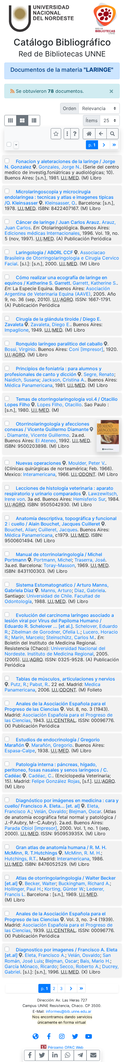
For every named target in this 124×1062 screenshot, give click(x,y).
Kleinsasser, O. (60, 203)
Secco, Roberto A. (79, 966)
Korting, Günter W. (64, 889)
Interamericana (39, 474)
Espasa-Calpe (20, 750)
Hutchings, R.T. (21, 858)
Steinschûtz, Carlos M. (70, 637)
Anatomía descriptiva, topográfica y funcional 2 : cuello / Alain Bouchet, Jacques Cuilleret (61, 521)
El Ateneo (45, 440)
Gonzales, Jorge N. (59, 167)
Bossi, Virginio (20, 349)
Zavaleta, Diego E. (50, 324)
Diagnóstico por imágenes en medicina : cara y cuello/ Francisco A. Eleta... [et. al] (62, 803)
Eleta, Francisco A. (45, 955)
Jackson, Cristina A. (63, 380)
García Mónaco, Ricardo (31, 966)
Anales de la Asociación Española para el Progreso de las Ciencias (55, 706)
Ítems (91, 120)
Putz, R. (19, 684)
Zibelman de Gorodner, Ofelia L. (45, 632)
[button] (74, 133)
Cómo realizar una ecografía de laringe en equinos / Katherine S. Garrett (56, 280)
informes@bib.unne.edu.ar (68, 1011)
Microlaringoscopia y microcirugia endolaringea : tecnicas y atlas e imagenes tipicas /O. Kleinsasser (59, 197)
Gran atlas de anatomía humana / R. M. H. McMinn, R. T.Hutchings (56, 850)
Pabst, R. (39, 684)
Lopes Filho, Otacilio (59, 404)
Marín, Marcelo (27, 637)
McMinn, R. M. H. (83, 853)
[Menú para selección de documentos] (16, 145)
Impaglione (17, 330)
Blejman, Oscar (85, 811)
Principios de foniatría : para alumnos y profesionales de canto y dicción (53, 371)
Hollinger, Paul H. (23, 889)
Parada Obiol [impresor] (31, 828)
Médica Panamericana (28, 385)
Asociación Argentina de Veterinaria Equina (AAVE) (57, 291)
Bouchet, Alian (20, 529)
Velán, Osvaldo (50, 811)
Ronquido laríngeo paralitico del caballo (59, 344)
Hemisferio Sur (89, 499)
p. (92, 144)
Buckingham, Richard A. (84, 883)
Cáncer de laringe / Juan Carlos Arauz (57, 222)
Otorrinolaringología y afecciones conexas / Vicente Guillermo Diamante (47, 426)
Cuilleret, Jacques (57, 529)
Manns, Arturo (56, 590)
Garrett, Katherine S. (95, 283)
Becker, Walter (40, 883)
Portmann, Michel (53, 560)
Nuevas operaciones (38, 463)
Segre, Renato (99, 374)
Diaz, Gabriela (89, 590)
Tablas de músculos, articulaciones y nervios (65, 679)
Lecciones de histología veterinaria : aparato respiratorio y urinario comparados (59, 490)
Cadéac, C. (40, 775)
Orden (69, 108)
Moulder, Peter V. (86, 463)
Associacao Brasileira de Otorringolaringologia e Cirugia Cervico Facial (62, 258)
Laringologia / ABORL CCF (44, 252)
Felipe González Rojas (56, 781)
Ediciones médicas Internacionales (42, 233)
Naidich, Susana (22, 380)
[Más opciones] (67, 133)
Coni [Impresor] (86, 349)
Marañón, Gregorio (51, 745)
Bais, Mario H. (95, 961)
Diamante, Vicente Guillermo (38, 435)
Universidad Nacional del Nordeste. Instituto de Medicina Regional (55, 651)
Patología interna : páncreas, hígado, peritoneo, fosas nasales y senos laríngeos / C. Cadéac (56, 769)
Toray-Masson (59, 565)
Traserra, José (89, 560)
